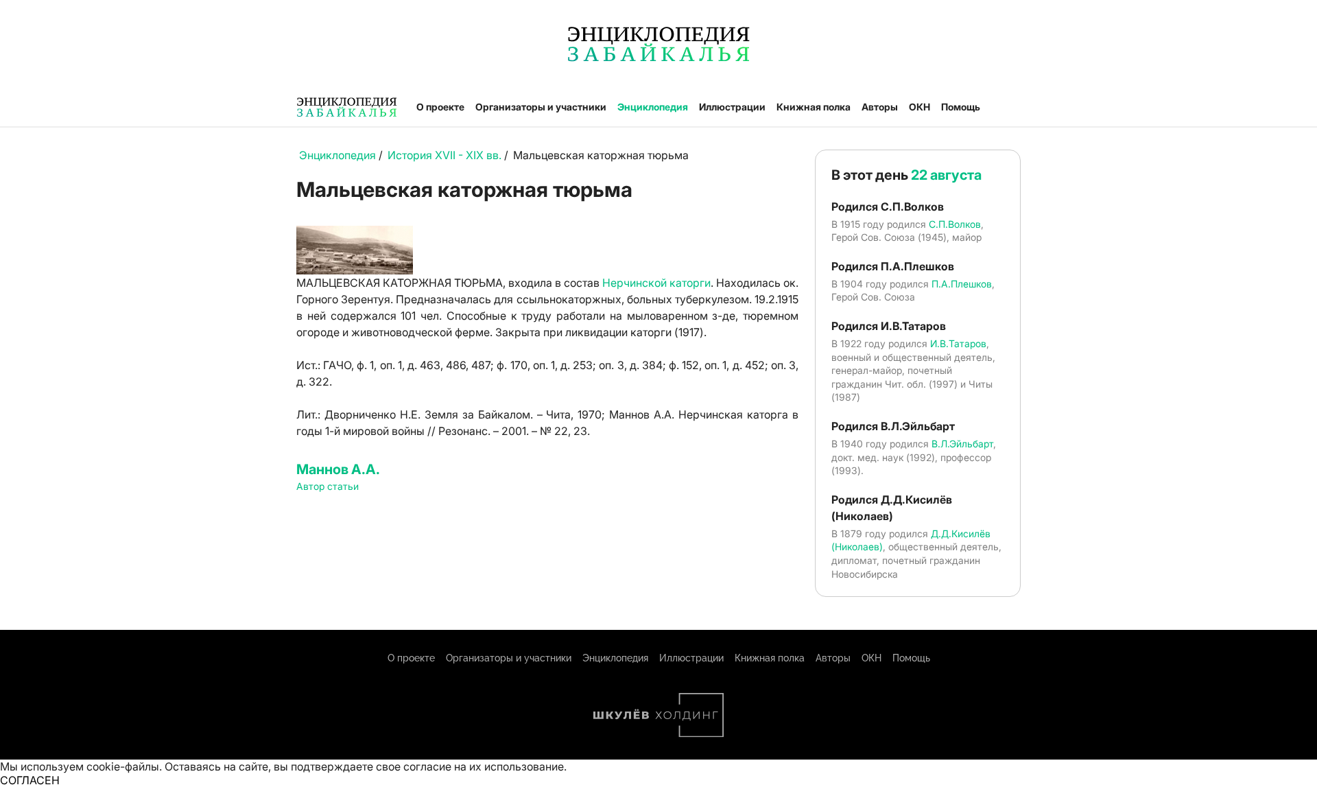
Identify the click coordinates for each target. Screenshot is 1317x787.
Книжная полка (813, 107)
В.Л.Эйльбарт (962, 443)
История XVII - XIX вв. (446, 155)
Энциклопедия (652, 107)
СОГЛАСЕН (30, 780)
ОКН (919, 107)
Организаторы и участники (540, 107)
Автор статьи (327, 486)
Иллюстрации (732, 107)
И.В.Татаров (958, 343)
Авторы (880, 107)
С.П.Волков (955, 224)
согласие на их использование (483, 766)
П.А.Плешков (962, 284)
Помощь (960, 107)
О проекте (440, 107)
